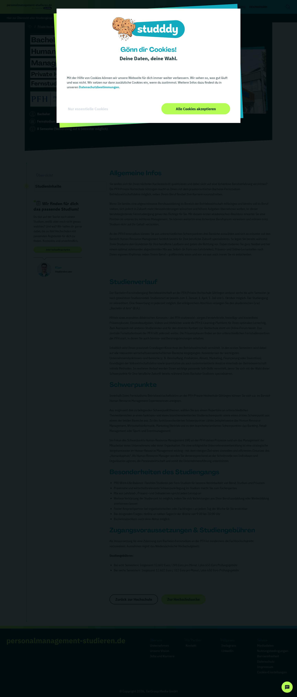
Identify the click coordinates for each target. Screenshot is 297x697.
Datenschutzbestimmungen (98, 87)
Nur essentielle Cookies (88, 108)
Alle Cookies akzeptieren (196, 108)
